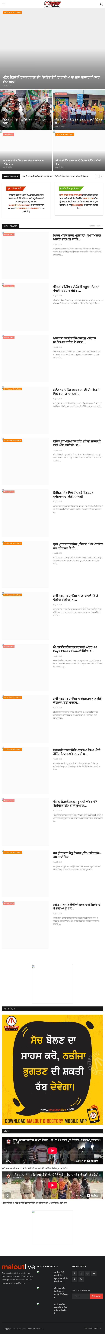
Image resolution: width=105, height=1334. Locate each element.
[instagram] (87, 1273)
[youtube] (94, 1273)
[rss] (81, 1279)
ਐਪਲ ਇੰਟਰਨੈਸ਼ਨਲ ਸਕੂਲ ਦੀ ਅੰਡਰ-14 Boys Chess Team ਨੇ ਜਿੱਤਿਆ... (75, 649)
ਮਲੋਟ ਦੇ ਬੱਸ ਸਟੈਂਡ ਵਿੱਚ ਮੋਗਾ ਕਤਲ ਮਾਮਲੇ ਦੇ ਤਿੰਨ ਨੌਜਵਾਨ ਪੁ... (61, 1292)
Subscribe (96, 1296)
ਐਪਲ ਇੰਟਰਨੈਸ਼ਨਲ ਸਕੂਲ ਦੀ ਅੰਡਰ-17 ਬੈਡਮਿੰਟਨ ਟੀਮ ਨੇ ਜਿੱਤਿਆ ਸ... (75, 803)
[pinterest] (74, 1279)
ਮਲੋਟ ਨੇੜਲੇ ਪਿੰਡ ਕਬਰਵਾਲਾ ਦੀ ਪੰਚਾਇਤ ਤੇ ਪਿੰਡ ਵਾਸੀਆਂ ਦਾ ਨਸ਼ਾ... (76, 391)
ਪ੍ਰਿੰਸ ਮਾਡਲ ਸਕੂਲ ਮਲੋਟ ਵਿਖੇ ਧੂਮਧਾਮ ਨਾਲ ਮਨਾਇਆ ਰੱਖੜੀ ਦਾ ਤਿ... (77, 237)
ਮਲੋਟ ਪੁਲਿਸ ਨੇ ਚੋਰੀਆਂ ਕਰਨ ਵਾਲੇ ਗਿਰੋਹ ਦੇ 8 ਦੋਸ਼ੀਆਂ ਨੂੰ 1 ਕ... (76, 906)
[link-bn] (52, 984)
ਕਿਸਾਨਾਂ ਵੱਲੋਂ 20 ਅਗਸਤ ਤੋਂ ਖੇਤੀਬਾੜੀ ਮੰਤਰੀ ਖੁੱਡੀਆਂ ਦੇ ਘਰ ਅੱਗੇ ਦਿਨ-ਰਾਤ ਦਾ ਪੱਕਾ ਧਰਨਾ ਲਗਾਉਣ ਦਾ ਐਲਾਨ (60, 176)
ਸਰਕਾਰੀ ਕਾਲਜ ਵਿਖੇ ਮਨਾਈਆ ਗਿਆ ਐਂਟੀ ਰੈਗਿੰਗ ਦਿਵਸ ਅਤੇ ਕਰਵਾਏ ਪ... (76, 752)
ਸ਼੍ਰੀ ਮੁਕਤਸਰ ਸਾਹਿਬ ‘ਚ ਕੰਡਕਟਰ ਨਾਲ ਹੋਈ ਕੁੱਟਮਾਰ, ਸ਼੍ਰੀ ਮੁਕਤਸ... (77, 700)
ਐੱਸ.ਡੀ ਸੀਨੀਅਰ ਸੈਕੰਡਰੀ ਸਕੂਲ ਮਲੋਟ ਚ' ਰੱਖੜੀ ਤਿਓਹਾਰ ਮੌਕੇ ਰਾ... (76, 288)
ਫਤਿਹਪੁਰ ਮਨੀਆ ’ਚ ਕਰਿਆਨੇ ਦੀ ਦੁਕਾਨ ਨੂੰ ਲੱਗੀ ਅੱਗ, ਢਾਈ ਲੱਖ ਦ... (76, 443)
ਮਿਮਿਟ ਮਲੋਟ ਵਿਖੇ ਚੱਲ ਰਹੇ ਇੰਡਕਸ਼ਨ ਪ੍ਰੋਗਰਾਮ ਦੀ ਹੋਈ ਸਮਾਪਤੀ (73, 494)
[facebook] (74, 1273)
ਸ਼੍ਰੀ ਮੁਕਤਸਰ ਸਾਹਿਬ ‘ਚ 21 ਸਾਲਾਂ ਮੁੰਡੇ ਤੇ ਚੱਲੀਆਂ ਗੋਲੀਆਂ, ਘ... (75, 597)
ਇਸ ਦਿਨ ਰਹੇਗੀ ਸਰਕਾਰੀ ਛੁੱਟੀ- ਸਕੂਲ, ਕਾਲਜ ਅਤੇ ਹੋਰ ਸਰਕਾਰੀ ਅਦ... (61, 1276)
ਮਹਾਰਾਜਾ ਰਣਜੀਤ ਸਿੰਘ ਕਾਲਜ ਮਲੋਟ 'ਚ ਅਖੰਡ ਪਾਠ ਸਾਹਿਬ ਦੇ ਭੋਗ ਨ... (74, 340)
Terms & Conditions (93, 1328)
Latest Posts (10, 226)
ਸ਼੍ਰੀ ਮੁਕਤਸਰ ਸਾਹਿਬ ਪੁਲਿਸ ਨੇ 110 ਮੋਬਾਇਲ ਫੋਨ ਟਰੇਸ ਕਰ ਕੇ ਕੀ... (78, 546)
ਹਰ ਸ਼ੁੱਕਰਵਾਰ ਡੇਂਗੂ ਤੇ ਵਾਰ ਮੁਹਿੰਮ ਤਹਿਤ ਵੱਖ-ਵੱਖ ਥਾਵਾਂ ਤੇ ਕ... (77, 855)
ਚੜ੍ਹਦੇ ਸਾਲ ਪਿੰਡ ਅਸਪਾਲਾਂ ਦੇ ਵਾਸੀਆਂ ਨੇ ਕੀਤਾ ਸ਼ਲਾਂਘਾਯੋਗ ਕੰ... (60, 1308)
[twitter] (81, 1273)
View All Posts (95, 225)
